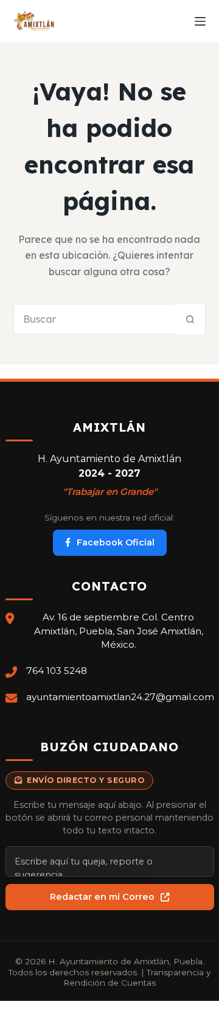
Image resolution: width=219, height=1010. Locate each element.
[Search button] (190, 319)
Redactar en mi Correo (102, 896)
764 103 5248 (56, 670)
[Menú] (200, 21)
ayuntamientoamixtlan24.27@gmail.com (120, 697)
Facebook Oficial (116, 542)
